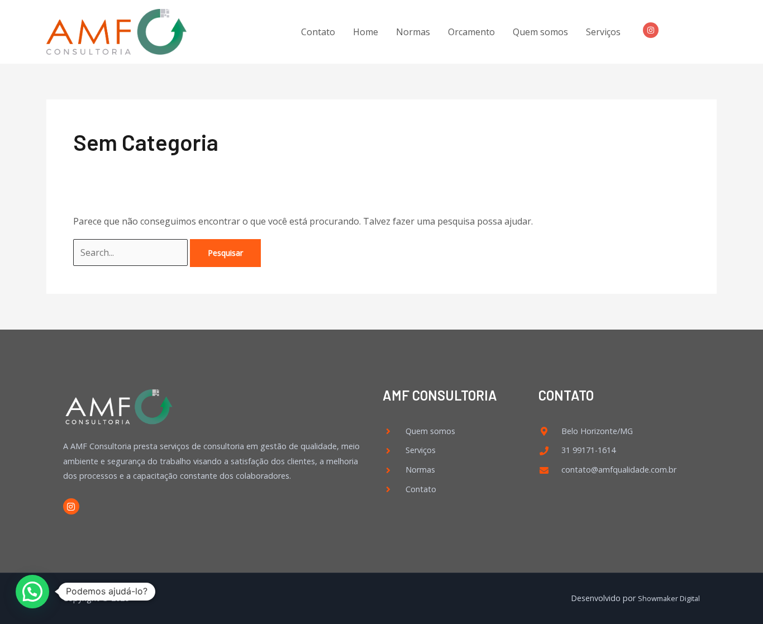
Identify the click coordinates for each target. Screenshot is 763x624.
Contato (318, 32)
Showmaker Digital (669, 598)
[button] (32, 591)
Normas (413, 32)
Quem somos (540, 32)
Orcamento (471, 32)
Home (365, 32)
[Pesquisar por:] (131, 252)
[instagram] (653, 30)
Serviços (603, 32)
